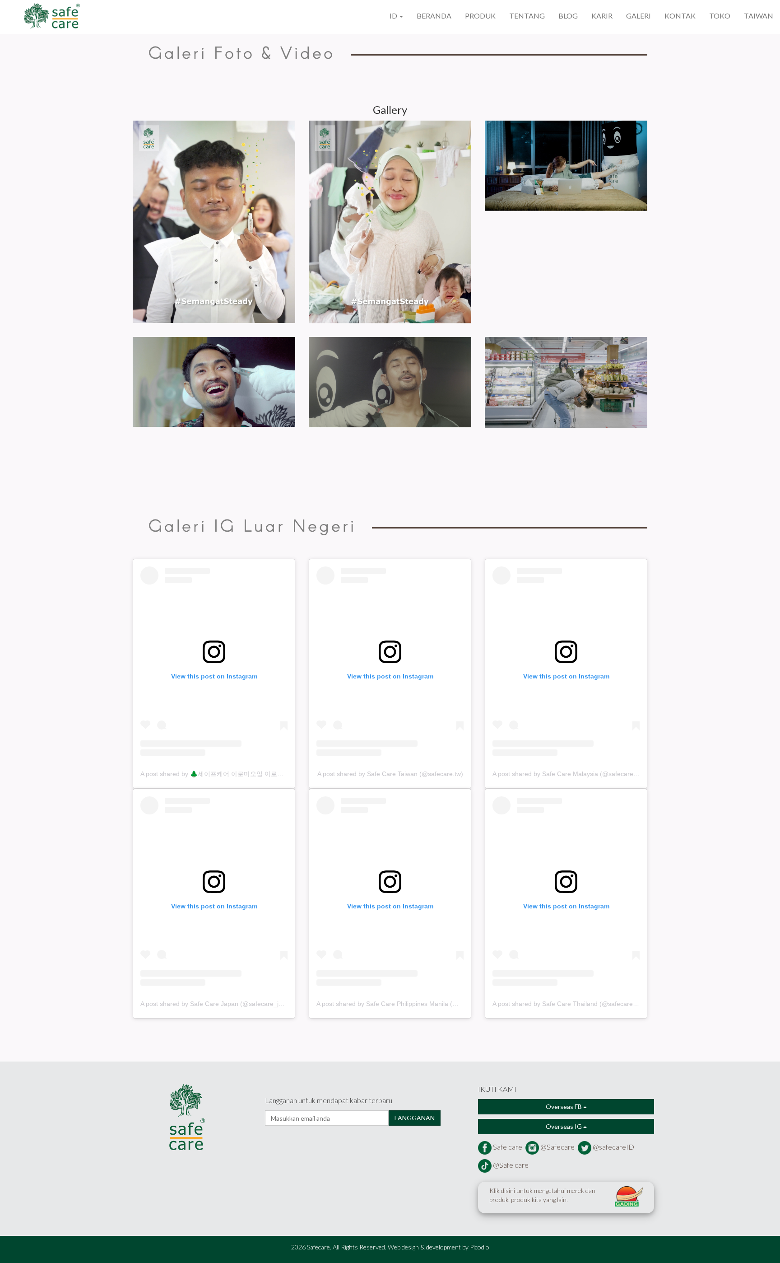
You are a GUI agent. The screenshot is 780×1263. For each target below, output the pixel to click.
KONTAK (680, 15)
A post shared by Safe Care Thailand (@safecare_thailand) (576, 1003)
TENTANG (527, 15)
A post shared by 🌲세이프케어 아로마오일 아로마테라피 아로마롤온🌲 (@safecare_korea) (270, 773)
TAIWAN (758, 15)
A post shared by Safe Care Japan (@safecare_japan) (217, 1003)
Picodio (479, 1247)
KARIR (602, 15)
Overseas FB (564, 1106)
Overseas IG (564, 1126)
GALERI (638, 15)
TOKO (719, 15)
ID (394, 15)
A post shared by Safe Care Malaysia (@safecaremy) (568, 773)
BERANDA (434, 15)
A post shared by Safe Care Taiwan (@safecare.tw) (390, 773)
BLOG (568, 15)
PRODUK (480, 15)
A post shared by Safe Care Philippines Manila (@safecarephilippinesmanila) (425, 1003)
